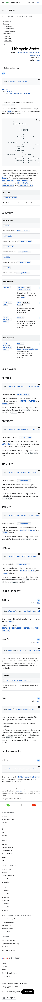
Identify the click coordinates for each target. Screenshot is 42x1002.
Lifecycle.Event (10, 198)
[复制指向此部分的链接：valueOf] (11, 639)
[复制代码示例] (39, 119)
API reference (8, 10)
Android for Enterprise (9, 819)
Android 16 (5, 894)
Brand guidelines (21, 983)
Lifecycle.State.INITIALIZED (18, 472)
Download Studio (7, 928)
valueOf (20, 302)
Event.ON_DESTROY (26, 185)
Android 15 (5, 897)
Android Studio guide (8, 919)
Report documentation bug (10, 944)
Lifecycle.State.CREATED (16, 386)
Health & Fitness (7, 851)
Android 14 (5, 900)
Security (4, 822)
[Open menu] (3, 2)
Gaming (4, 844)
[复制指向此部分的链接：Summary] (15, 213)
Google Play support (8, 947)
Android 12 (5, 907)
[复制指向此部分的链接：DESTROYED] (15, 421)
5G (3, 860)
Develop (18, 16)
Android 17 (5, 891)
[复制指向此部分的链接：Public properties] (25, 751)
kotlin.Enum (8, 91)
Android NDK (6, 932)
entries (20, 343)
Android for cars (7, 879)
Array (6, 317)
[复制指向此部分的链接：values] (10, 698)
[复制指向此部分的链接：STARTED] (12, 548)
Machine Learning (7, 847)
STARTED (7, 268)
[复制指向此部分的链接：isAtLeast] (12, 600)
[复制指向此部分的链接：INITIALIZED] (15, 464)
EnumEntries (6, 344)
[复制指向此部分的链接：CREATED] (13, 378)
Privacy (4, 857)
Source (4, 826)
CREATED (7, 226)
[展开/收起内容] (10, 21)
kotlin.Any (5, 89)
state (23, 297)
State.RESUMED (8, 180)
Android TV (5, 882)
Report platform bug (8, 940)
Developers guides (8, 922)
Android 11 (5, 910)
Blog (3, 832)
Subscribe (28, 992)
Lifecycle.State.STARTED (17, 556)
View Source (34, 55)
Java (38, 60)
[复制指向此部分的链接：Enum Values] (18, 369)
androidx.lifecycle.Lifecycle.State (18, 93)
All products (6, 976)
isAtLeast (21, 287)
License (10, 983)
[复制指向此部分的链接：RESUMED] (13, 507)
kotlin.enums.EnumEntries (27, 349)
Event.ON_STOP (8, 185)
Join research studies (8, 950)
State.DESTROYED (23, 180)
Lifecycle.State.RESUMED (16, 516)
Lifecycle (6, 444)
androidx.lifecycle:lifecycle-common (28, 52)
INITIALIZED (8, 247)
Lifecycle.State (14, 82)
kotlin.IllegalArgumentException (17, 680)
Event (9, 111)
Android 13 (5, 904)
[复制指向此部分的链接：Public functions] (23, 591)
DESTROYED (8, 236)
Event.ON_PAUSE (24, 183)
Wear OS (4, 872)
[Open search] (29, 2)
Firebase (4, 970)
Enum (25, 82)
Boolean (7, 287)
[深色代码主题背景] (39, 79)
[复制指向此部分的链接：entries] (10, 760)
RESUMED (7, 257)
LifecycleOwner (8, 105)
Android (4, 816)
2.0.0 (38, 58)
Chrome (4, 966)
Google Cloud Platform (9, 973)
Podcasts (4, 835)
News (3, 829)
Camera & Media (7, 854)
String (19, 304)
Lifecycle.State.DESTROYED (17, 429)
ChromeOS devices (8, 875)
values (19, 317)
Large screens (6, 869)
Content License (22, 791)
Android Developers (7, 16)
